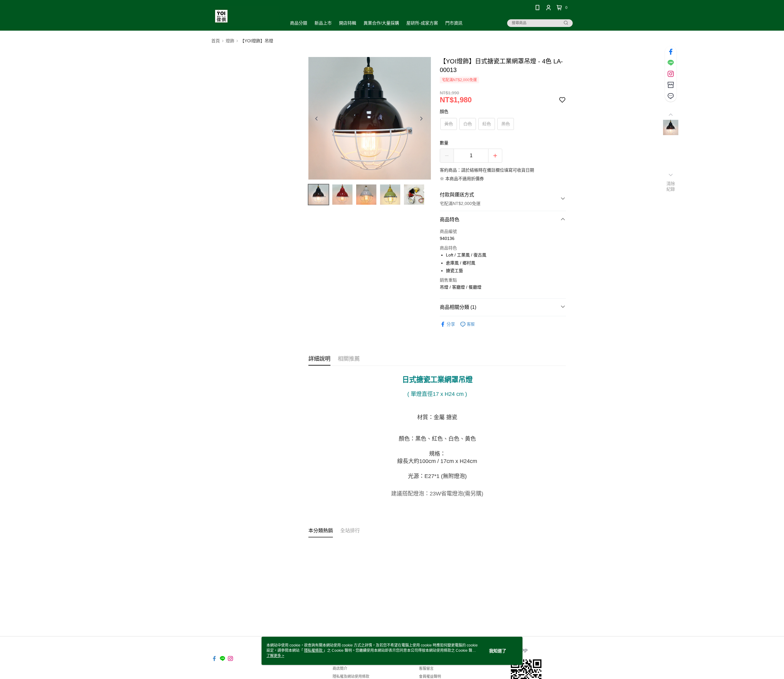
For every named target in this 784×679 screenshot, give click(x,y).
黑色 (505, 123)
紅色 (486, 123)
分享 (451, 324)
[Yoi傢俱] (245, 16)
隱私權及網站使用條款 (351, 676)
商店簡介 (340, 668)
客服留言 (426, 668)
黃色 (448, 123)
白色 (467, 123)
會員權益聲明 (430, 676)
